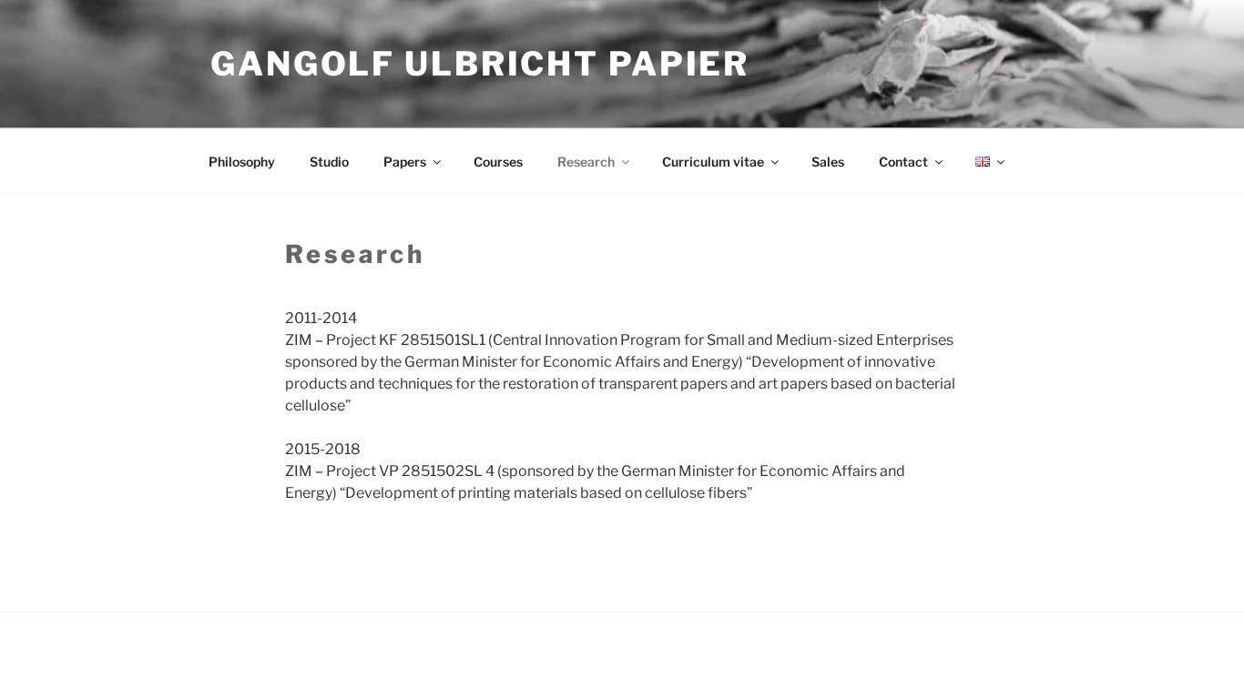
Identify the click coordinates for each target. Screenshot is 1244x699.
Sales (827, 161)
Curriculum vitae (713, 161)
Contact (903, 161)
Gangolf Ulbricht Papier (479, 64)
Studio (329, 161)
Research (586, 161)
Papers (404, 161)
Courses (498, 161)
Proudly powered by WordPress (296, 656)
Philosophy (242, 161)
